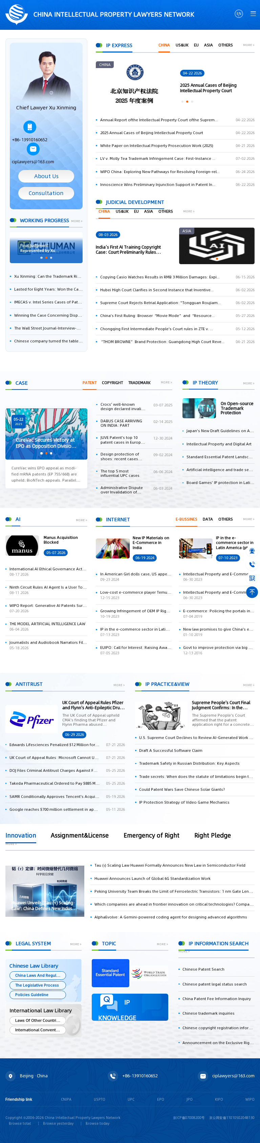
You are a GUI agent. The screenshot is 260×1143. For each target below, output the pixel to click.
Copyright (112, 382)
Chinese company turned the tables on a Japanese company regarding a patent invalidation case (48, 341)
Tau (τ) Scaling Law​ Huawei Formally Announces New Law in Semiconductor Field (169, 865)
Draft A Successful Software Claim (170, 750)
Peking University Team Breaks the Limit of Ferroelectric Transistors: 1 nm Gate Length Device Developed (174, 891)
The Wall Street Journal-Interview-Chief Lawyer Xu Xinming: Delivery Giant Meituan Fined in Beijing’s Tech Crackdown (48, 328)
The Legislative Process (37, 985)
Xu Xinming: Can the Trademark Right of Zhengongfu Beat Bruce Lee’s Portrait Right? (48, 276)
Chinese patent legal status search (214, 984)
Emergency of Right (151, 836)
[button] (41, 258)
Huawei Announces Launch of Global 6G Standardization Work (152, 878)
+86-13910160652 (29, 140)
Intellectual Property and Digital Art (219, 444)
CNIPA (66, 1099)
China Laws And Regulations (40, 975)
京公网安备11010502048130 (232, 1117)
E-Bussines (186, 519)
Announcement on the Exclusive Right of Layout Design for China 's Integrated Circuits (218, 1042)
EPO (160, 1099)
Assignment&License (80, 836)
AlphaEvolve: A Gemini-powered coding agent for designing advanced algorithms (170, 917)
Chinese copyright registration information (218, 1028)
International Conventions (39, 1030)
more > (77, 221)
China (164, 45)
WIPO (250, 1099)
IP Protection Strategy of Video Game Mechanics (184, 802)
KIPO (219, 1099)
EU (196, 45)
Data (208, 519)
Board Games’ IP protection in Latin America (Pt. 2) (221, 482)
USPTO (99, 1099)
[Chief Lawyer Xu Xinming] (46, 77)
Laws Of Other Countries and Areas (40, 1020)
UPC (131, 1099)
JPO (190, 1099)
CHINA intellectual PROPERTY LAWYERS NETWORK (113, 14)
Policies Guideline (31, 994)
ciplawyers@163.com (33, 162)
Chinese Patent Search (203, 969)
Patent (89, 382)
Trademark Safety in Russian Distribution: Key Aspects (189, 763)
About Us (46, 176)
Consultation (46, 193)
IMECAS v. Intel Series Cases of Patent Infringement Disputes (48, 302)
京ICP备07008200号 (189, 1117)
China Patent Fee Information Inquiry (216, 998)
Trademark (139, 382)
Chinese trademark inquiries (208, 1013)
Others (225, 45)
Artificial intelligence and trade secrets (221, 469)
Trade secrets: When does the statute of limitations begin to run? (197, 776)
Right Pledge (212, 836)
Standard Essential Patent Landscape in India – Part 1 (221, 457)
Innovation (20, 836)
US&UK (182, 45)
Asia (208, 45)
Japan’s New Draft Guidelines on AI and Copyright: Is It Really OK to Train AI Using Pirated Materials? (221, 430)
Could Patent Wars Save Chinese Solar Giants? (182, 789)
